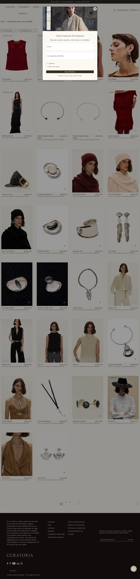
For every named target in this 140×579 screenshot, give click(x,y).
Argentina (51, 63)
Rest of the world (53, 66)
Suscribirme (70, 72)
